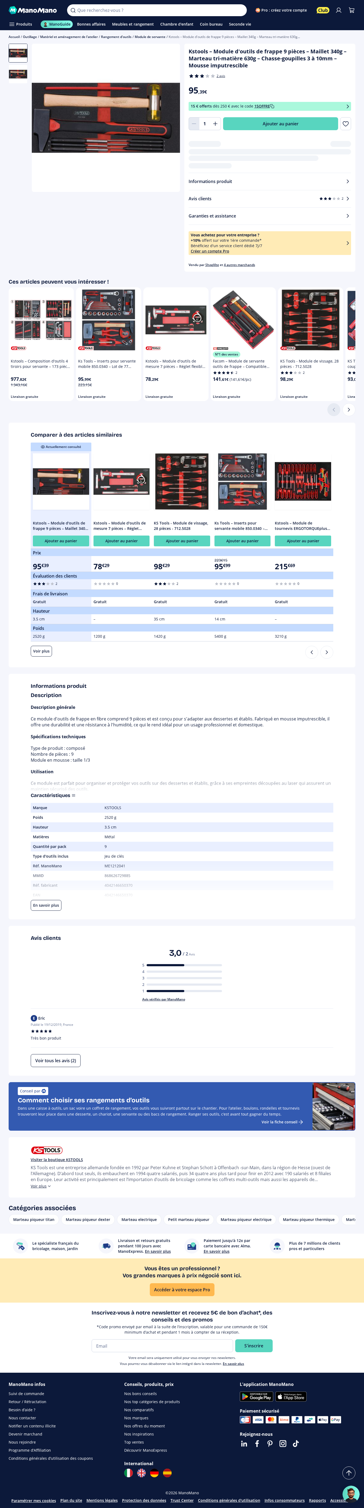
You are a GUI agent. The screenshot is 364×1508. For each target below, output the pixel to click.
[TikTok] (296, 1443)
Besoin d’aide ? (22, 1409)
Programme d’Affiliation (30, 1450)
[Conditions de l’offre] (348, 106)
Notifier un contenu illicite (32, 1425)
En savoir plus (233, 1363)
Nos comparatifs (139, 1409)
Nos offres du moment (144, 1425)
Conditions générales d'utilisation (229, 1500)
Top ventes (134, 1442)
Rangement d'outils (116, 36)
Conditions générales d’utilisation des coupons (51, 1458)
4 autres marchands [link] (239, 265)
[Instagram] (283, 1443)
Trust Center (182, 1500)
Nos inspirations (139, 1434)
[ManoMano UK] (141, 1473)
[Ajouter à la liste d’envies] (345, 123)
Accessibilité (341, 1500)
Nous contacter (22, 1417)
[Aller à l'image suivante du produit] (169, 118)
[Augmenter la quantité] (215, 123)
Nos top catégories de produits (152, 1401)
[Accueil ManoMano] (33, 10)
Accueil (14, 36)
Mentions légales (102, 1500)
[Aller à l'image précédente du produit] (42, 118)
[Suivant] (348, 409)
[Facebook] (257, 1443)
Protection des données (144, 1500)
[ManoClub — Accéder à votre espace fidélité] (323, 10)
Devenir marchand (25, 1434)
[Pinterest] (270, 1443)
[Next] (326, 652)
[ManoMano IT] (128, 1473)
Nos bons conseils (140, 1393)
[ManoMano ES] (167, 1473)
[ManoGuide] (351, 1494)
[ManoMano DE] (154, 1473)
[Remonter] (348, 1472)
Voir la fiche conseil (279, 1121)
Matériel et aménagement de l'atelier (69, 36)
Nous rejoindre (22, 1442)
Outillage (30, 36)
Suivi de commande (26, 1393)
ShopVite (212, 265)
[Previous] (311, 652)
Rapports (317, 1500)
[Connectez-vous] (339, 10)
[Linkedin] (244, 1443)
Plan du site (71, 1500)
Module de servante (150, 36)
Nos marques (136, 1417)
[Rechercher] (73, 10)
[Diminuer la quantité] (194, 123)
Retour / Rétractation (27, 1401)
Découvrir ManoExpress (145, 1450)
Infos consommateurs (285, 1500)
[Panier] (352, 10)
